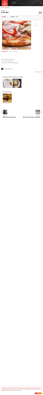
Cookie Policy (19, 390)
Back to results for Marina (6, 7)
